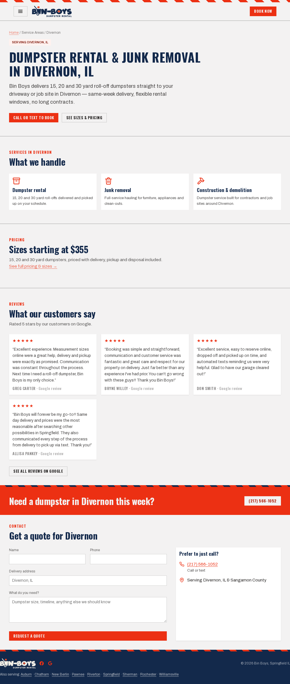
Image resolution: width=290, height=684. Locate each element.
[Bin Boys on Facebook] (41, 663)
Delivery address (22, 571)
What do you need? (24, 593)
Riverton (93, 674)
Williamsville (169, 674)
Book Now (263, 11)
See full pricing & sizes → (33, 266)
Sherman (130, 674)
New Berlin (60, 674)
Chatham (42, 674)
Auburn (26, 674)
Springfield (111, 674)
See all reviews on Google (38, 471)
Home (14, 33)
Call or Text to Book (33, 117)
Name (14, 550)
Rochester (148, 674)
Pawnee (78, 674)
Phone (95, 550)
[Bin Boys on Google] (50, 663)
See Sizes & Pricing (84, 117)
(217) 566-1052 (262, 501)
